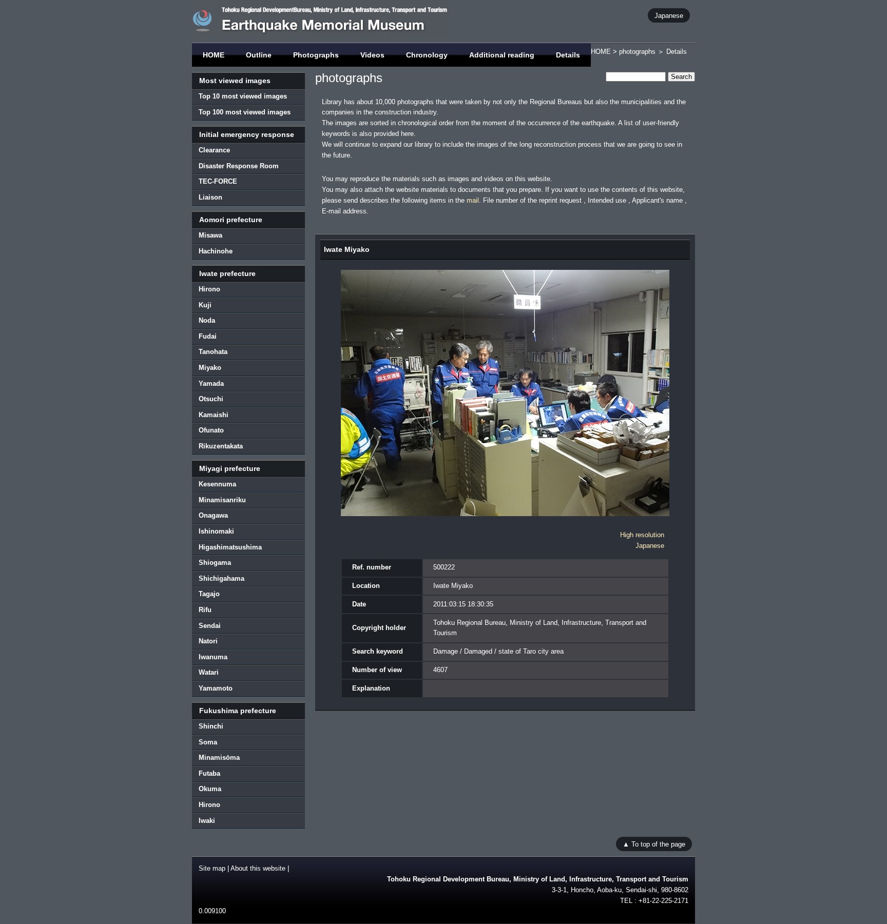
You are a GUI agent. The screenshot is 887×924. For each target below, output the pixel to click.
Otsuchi (211, 399)
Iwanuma (213, 657)
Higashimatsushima (230, 547)
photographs (637, 51)
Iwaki (207, 820)
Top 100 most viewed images (245, 112)
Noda (207, 320)
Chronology (427, 55)
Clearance (214, 150)
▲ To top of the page (654, 844)
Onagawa (213, 515)
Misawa (210, 235)
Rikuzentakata (221, 446)
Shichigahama (221, 578)
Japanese (668, 15)
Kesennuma (217, 484)
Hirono (209, 289)
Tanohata (213, 352)
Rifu (205, 610)
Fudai (208, 336)
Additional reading (501, 55)
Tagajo (209, 594)
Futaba (209, 773)
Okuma (210, 789)
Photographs (316, 55)
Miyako (210, 367)
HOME (213, 55)
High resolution (642, 535)
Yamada (211, 383)
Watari (209, 672)
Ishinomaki (216, 531)
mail (473, 200)
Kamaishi (213, 415)
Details (568, 55)
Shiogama (215, 562)
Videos (372, 55)
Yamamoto (216, 688)
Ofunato (211, 430)
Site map (212, 868)
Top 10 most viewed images (243, 96)
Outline (259, 55)
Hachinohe (216, 251)
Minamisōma (219, 757)
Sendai (210, 626)
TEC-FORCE (218, 181)
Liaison (210, 197)
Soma (208, 742)
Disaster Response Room (239, 166)
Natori (208, 641)
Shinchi (211, 726)
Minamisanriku (222, 500)
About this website (257, 868)
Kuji (205, 305)
